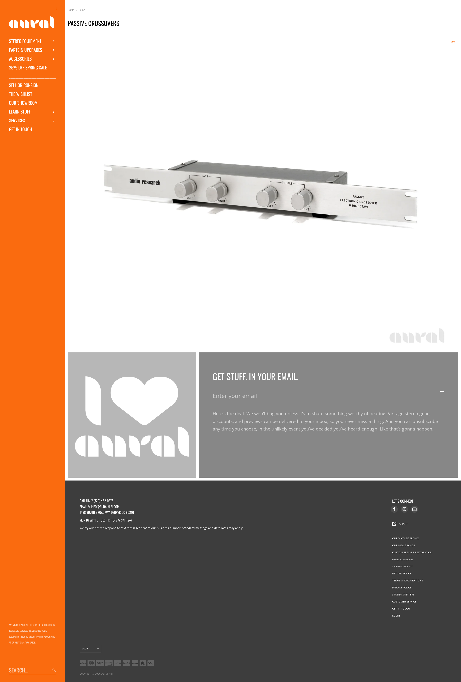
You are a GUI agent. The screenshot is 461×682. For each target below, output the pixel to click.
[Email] (414, 509)
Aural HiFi (107, 673)
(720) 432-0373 (103, 500)
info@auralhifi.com (105, 506)
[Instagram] (404, 509)
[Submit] (442, 393)
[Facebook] (394, 509)
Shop (82, 10)
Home (71, 10)
